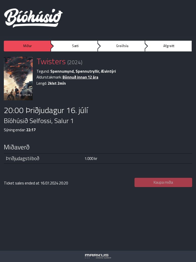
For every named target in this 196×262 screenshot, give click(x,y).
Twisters (51, 61)
